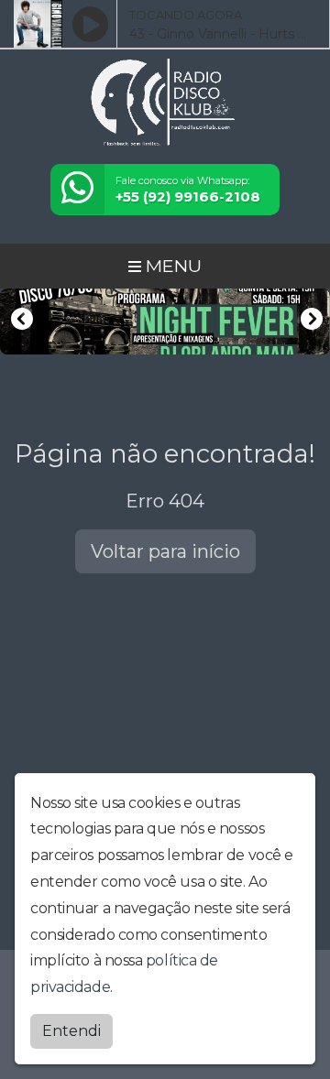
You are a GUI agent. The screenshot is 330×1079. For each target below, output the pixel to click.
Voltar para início (165, 551)
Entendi (71, 1031)
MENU (171, 266)
